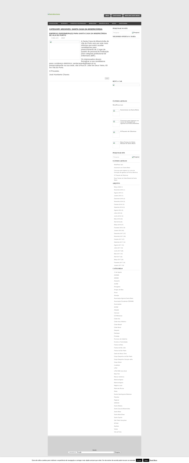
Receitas (116, 397)
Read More (153, 460)
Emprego (116, 336)
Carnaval (116, 313)
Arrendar (116, 295)
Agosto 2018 (117, 210)
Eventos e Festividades (78, 23)
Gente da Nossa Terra (120, 353)
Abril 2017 (117, 257)
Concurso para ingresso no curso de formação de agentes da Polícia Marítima (129, 122)
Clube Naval (117, 327)
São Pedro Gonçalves (120, 420)
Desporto (64, 23)
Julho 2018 (117, 213)
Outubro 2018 (118, 204)
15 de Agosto (118, 272)
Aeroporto (117, 281)
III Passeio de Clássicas (128, 131)
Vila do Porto (117, 432)
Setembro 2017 (118, 242)
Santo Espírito (118, 417)
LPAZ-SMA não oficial (120, 371)
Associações (53, 23)
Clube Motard (118, 324)
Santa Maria (117, 15)
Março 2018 (117, 225)
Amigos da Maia (118, 290)
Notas (114, 23)
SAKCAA (116, 403)
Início (107, 15)
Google (94, 450)
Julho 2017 (117, 248)
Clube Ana (117, 319)
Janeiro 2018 (117, 230)
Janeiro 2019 (117, 196)
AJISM (116, 284)
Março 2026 (117, 187)
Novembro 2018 (118, 201)
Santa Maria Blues (119, 414)
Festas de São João (120, 348)
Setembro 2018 (118, 207)
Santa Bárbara (118, 406)
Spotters (116, 426)
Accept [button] (139, 460)
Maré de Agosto (118, 380)
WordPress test (118, 105)
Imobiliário (92, 23)
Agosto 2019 (117, 193)
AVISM (116, 307)
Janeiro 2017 (117, 265)
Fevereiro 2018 (118, 227)
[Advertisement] (94, 4)
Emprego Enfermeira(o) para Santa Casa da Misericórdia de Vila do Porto (78, 34)
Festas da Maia (118, 345)
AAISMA (116, 275)
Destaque (117, 333)
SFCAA (116, 423)
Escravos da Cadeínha (120, 339)
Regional (116, 400)
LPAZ (115, 368)
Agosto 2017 (117, 245)
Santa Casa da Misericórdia (122, 409)
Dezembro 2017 (118, 233)
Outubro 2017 (118, 239)
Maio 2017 (117, 254)
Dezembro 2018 (118, 198)
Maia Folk (117, 374)
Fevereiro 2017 (118, 262)
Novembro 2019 (118, 190)
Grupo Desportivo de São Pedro (123, 356)
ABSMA (116, 278)
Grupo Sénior (118, 362)
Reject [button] (146, 460)
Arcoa (115, 292)
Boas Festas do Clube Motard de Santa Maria (127, 142)
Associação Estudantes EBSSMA (124, 301)
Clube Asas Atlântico (120, 321)
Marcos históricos (119, 377)
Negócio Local (104, 23)
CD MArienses (118, 316)
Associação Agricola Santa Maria (123, 298)
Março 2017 (117, 259)
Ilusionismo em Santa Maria (129, 110)
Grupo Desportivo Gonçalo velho (123, 359)
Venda (116, 429)
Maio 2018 (117, 219)
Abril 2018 (117, 222)
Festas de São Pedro (120, 350)
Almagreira (117, 287)
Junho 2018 (117, 216)
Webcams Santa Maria (132, 15)
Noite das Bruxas (119, 388)
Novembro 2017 (118, 236)
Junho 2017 (117, 251)
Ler (107, 78)
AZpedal (116, 310)
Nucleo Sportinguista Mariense (123, 394)
